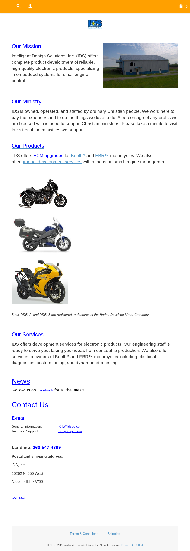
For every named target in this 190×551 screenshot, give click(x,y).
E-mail (19, 417)
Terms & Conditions (84, 533)
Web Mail (18, 498)
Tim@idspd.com (70, 431)
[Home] (95, 24)
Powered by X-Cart (132, 545)
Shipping (114, 533)
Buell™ (78, 155)
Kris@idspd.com (70, 426)
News (21, 381)
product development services (52, 161)
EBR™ (102, 155)
